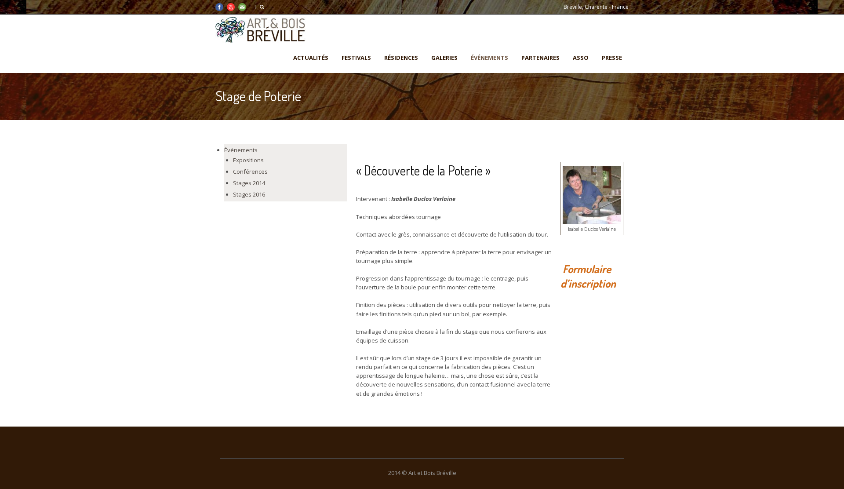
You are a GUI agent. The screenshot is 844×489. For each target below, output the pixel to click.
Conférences (250, 171)
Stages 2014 (249, 183)
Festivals (356, 58)
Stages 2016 (249, 194)
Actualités (310, 58)
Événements (489, 58)
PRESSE (612, 58)
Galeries (444, 58)
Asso (581, 58)
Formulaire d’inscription (588, 276)
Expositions (248, 160)
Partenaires (540, 58)
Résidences (401, 58)
